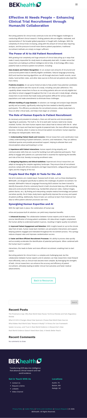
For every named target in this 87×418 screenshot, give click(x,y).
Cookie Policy (29, 409)
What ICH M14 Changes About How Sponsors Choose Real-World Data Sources (38, 320)
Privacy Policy (18, 409)
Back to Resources (43, 280)
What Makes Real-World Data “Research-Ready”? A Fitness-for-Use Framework (38, 323)
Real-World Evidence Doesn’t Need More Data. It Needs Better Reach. (35, 330)
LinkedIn (15, 389)
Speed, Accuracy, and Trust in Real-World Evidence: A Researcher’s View (36, 327)
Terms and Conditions (44, 409)
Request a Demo (18, 386)
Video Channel (17, 392)
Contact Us (16, 383)
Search (74, 302)
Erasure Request (61, 409)
